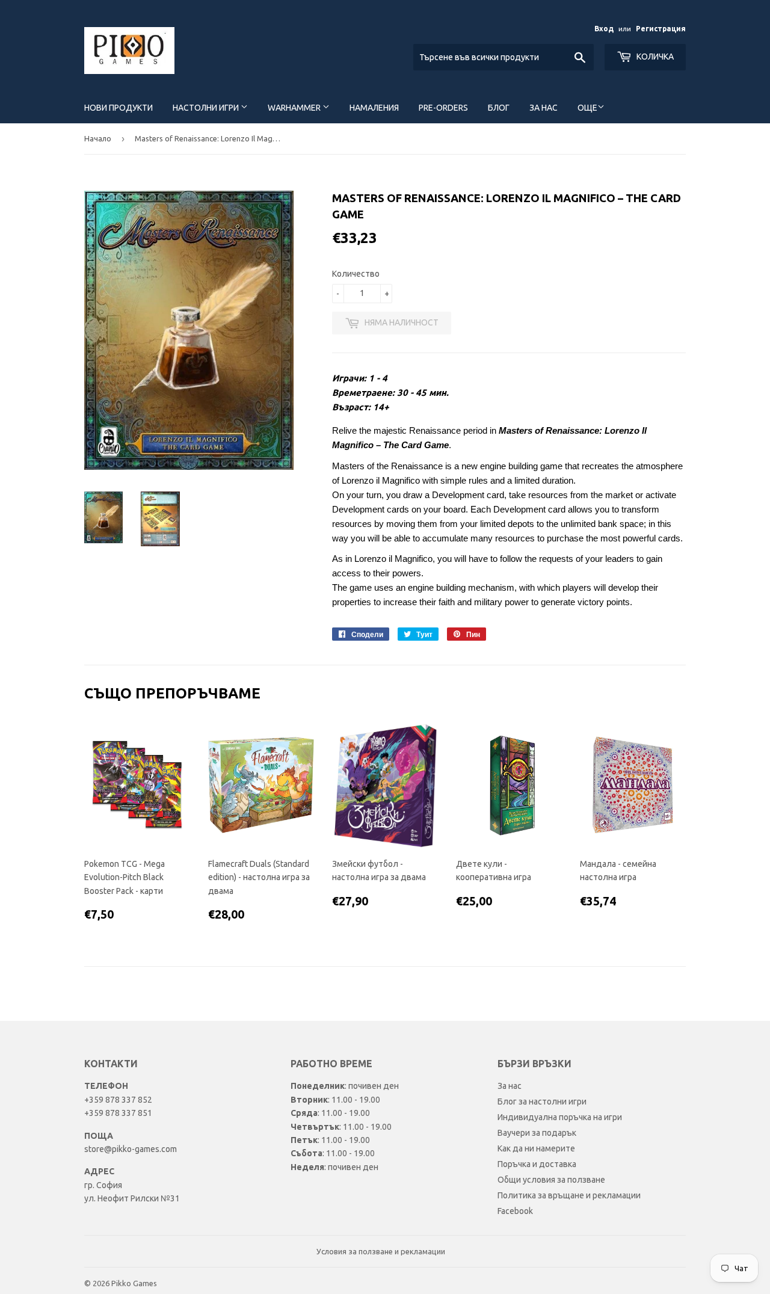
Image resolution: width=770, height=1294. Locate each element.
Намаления (374, 107)
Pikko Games (134, 1283)
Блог (499, 107)
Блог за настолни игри (542, 1101)
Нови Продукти (118, 107)
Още (587, 107)
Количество (356, 274)
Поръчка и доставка (536, 1164)
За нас (543, 107)
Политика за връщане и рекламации (569, 1195)
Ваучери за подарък (536, 1133)
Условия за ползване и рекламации (380, 1251)
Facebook (515, 1211)
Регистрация (661, 28)
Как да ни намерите (536, 1148)
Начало (97, 138)
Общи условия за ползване (551, 1180)
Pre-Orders (443, 107)
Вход (604, 28)
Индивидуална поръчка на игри (559, 1117)
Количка (654, 56)
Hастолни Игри (207, 107)
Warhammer (295, 107)
